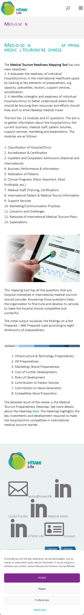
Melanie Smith (48, 516)
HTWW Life (26, 536)
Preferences (42, 600)
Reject (42, 589)
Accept (42, 577)
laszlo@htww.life (30, 496)
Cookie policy (40, 609)
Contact (59, 536)
